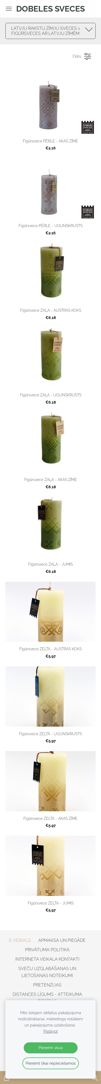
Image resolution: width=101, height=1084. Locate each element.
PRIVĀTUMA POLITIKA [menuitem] (47, 949)
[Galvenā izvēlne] (8, 8)
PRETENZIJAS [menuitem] (47, 985)
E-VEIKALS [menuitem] (20, 940)
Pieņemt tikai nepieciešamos (51, 1063)
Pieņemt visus (51, 1047)
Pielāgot (50, 1031)
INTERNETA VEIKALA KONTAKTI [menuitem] (47, 959)
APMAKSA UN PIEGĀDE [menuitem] (62, 940)
